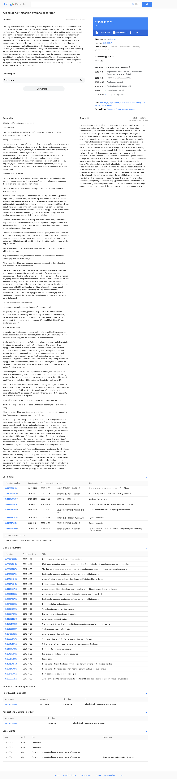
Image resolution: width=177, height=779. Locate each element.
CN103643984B (11, 624)
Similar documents (127, 103)
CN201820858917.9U (13, 704)
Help (121, 775)
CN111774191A (11, 518)
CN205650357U (11, 639)
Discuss (132, 109)
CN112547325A (11, 523)
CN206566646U (11, 679)
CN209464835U (11, 644)
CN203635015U (11, 564)
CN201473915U (11, 584)
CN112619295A (11, 528)
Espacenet (111, 109)
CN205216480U (11, 659)
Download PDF (104, 32)
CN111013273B (11, 589)
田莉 (104, 43)
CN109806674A (11, 574)
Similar (135, 32)
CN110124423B (11, 619)
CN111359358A (11, 499)
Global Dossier (122, 109)
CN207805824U (11, 634)
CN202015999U (11, 609)
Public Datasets (86, 775)
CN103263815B (11, 664)
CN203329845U (11, 559)
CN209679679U (11, 599)
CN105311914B (11, 579)
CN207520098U (11, 604)
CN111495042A (11, 504)
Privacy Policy (109, 775)
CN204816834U (11, 654)
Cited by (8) (103, 103)
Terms (98, 775)
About (57, 775)
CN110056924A (11, 488)
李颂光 (109, 43)
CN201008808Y (11, 629)
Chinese (112, 39)
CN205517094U (11, 614)
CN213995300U (11, 649)
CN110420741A (11, 493)
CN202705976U (11, 674)
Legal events (114, 103)
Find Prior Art (121, 32)
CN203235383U (11, 669)
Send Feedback (69, 775)
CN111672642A (11, 510)
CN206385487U (11, 569)
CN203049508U (11, 594)
